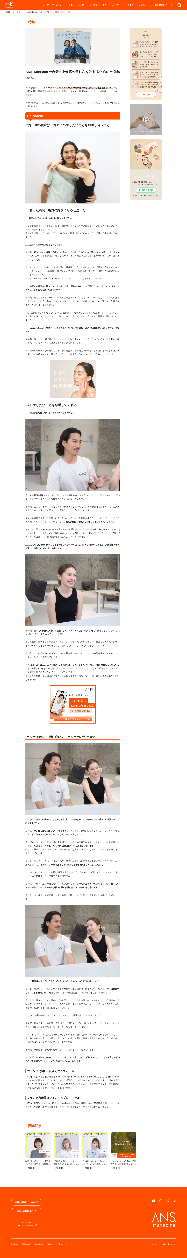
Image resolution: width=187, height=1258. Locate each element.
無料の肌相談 (147, 190)
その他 (142, 5)
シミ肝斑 (93, 5)
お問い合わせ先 (62, 1244)
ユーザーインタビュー (53, 5)
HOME (7, 12)
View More (145, 94)
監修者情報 (14, 1244)
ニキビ (81, 5)
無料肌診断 (159, 5)
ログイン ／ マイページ (25, 1225)
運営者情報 (26, 1244)
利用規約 (50, 1244)
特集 (71, 5)
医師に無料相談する (25, 1211)
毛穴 (105, 5)
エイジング (117, 5)
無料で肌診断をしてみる (25, 1202)
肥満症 (130, 5)
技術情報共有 (38, 1244)
